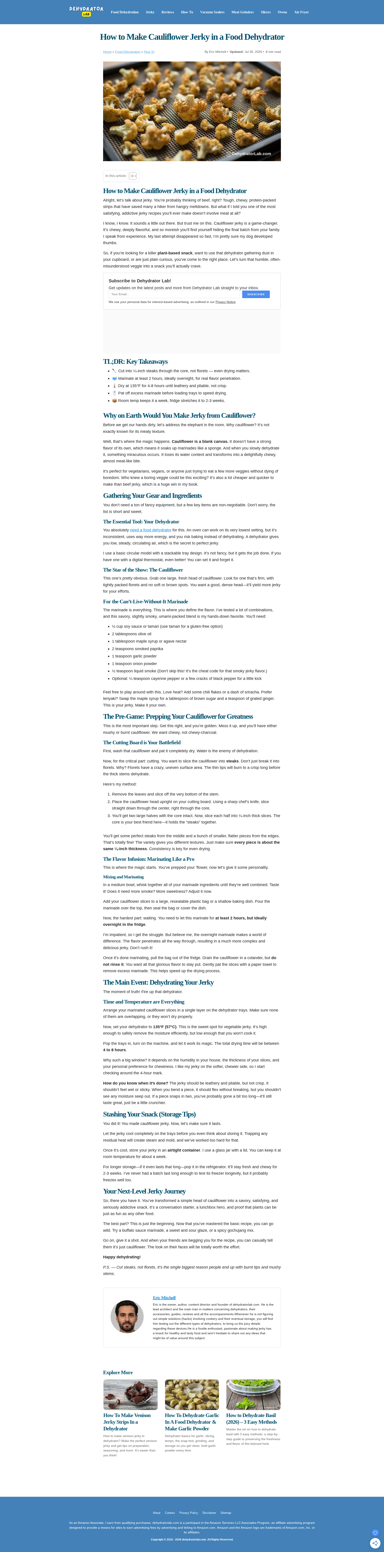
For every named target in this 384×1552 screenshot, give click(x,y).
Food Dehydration (125, 12)
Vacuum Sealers (212, 12)
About (156, 1512)
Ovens (282, 12)
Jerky (150, 12)
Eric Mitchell (164, 1297)
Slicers (266, 12)
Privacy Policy (188, 1512)
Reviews (168, 12)
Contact (170, 1512)
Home (107, 51)
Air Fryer (301, 12)
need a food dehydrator (150, 530)
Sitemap (225, 1512)
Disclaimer (209, 1512)
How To (187, 12)
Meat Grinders (243, 12)
